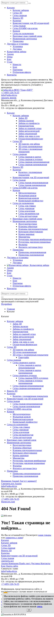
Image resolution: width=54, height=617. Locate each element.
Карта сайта (12, 566)
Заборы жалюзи (20, 326)
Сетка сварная (20, 15)
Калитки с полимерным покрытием (30, 396)
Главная (11, 309)
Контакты (12, 75)
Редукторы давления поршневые (29, 463)
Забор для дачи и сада (23, 342)
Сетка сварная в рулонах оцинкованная (30, 381)
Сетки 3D (17, 13)
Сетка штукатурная (22, 437)
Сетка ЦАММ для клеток (25, 28)
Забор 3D (17, 324)
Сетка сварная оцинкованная (27, 388)
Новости (17, 64)
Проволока (18, 41)
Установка (18, 46)
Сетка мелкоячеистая (23, 435)
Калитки (17, 20)
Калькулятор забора (16, 51)
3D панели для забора (23, 349)
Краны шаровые (21, 455)
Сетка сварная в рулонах (25, 375)
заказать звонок (8, 98)
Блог (9, 59)
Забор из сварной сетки (24, 334)
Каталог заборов (21, 10)
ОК (29, 610)
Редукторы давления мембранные (29, 460)
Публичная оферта (22, 72)
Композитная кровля (23, 419)
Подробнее (6, 304)
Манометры (18, 458)
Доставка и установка (17, 44)
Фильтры (17, 466)
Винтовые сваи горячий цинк (27, 36)
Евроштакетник (20, 331)
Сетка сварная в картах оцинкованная (29, 371)
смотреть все (7, 561)
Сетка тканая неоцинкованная (27, 404)
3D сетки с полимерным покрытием (30, 355)
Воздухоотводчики (22, 445)
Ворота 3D (18, 18)
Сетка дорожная (21, 429)
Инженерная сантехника (25, 38)
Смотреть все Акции (11, 483)
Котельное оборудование (25, 453)
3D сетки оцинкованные (25, 352)
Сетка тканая (19, 26)
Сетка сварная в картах (24, 362)
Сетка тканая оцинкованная (26, 406)
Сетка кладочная (21, 432)
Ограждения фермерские (25, 344)
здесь (39, 606)
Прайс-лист (25, 563)
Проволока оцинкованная (25, 476)
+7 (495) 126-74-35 (10, 92)
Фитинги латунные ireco (25, 468)
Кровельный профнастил (25, 422)
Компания (13, 563)
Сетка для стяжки (21, 427)
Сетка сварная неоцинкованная (28, 386)
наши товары (44, 535)
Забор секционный (22, 339)
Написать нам (8, 501)
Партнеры (18, 69)
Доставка (17, 49)
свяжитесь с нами (14, 537)
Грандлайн (23, 357)
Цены (10, 56)
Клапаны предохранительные (27, 450)
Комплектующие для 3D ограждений (31, 23)
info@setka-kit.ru (9, 95)
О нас (10, 62)
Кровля (16, 31)
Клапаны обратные (22, 448)
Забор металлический (23, 337)
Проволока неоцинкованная (26, 473)
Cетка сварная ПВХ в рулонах (33, 378)
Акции (10, 54)
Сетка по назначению (23, 33)
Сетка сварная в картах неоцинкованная (29, 366)
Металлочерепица (21, 414)
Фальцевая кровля (22, 417)
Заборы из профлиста (23, 329)
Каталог (11, 7)
